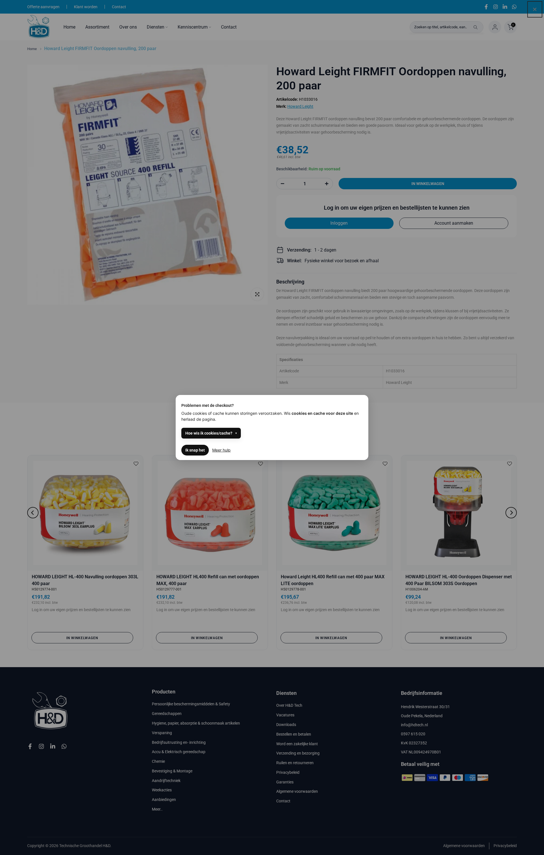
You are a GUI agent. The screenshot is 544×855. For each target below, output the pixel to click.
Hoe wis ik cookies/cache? (208, 433)
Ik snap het (195, 450)
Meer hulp (221, 450)
